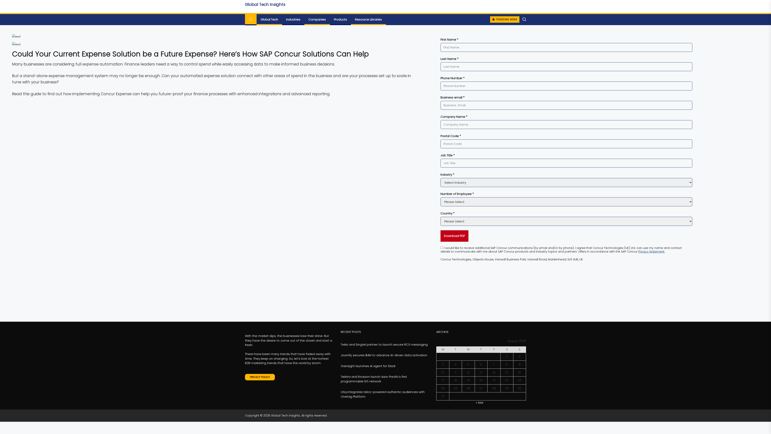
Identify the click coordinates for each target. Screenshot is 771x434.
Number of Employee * (457, 194)
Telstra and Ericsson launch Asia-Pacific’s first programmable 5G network (374, 379)
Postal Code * (451, 136)
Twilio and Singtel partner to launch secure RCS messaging (384, 344)
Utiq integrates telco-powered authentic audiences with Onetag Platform (383, 394)
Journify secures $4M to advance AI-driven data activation (384, 355)
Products (340, 19)
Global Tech (269, 19)
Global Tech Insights (265, 4)
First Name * (449, 39)
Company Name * (454, 117)
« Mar (479, 402)
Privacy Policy (260, 377)
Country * (448, 213)
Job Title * (448, 155)
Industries (293, 19)
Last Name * (450, 59)
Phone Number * (453, 78)
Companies (317, 19)
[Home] (251, 19)
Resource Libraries (368, 19)
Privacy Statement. (651, 252)
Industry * (447, 174)
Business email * (453, 97)
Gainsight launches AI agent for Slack (368, 366)
